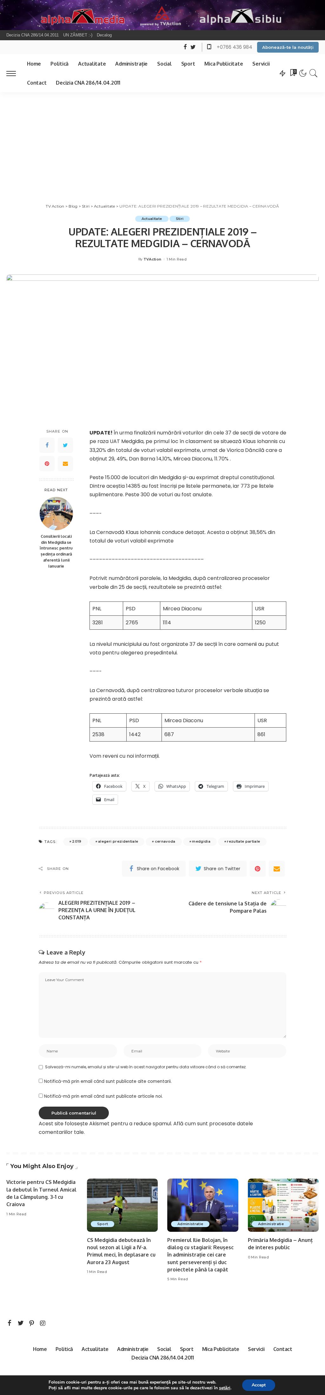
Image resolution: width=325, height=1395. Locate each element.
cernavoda (165, 841)
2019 (76, 841)
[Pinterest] (47, 463)
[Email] (65, 463)
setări (224, 1388)
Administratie (190, 1224)
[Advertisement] (162, 139)
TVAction (152, 259)
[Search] (313, 73)
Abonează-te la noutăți (288, 47)
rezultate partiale (243, 841)
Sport (102, 1224)
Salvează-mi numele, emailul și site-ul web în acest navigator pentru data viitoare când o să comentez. (146, 1067)
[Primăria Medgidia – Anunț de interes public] (283, 1205)
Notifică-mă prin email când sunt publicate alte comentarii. (108, 1081)
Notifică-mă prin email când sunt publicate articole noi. (103, 1096)
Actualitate (152, 218)
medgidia (201, 841)
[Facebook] (47, 445)
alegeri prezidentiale (118, 841)
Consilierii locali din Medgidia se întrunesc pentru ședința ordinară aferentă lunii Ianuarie (56, 551)
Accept (259, 1385)
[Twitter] (65, 445)
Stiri (180, 218)
